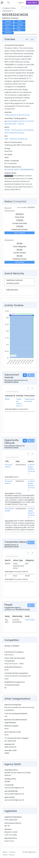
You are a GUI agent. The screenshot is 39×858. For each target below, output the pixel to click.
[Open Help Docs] (12, 11)
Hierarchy (8, 24)
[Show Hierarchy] (28, 115)
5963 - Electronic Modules (14, 139)
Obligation (29, 560)
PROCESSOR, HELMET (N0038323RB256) (19, 169)
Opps (19, 27)
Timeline (19, 24)
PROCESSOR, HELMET (9, 510)
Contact (12, 852)
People (19, 30)
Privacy (11, 855)
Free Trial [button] (31, 2)
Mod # (7, 560)
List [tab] (27, 39)
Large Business (10, 722)
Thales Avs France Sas (18, 402)
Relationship (17, 616)
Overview (8, 21)
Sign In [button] (21, 2)
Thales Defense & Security (14, 115)
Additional (8, 33)
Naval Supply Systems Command (32, 468)
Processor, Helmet (9, 466)
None (6, 157)
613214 (7, 399)
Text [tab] (32, 39)
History (8, 30)
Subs (8, 27)
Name (7, 616)
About (5, 852)
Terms (5, 855)
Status (20, 21)
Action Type (18, 560)
